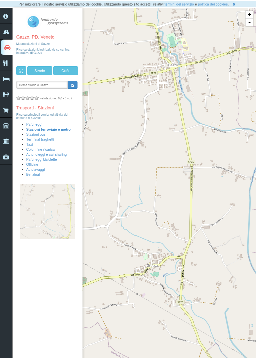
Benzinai (33, 174)
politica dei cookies (213, 4)
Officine (32, 164)
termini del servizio (179, 4)
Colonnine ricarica (40, 149)
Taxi (29, 144)
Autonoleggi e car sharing (46, 154)
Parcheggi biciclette (41, 159)
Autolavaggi (35, 169)
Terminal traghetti (40, 139)
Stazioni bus (36, 134)
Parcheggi (34, 124)
